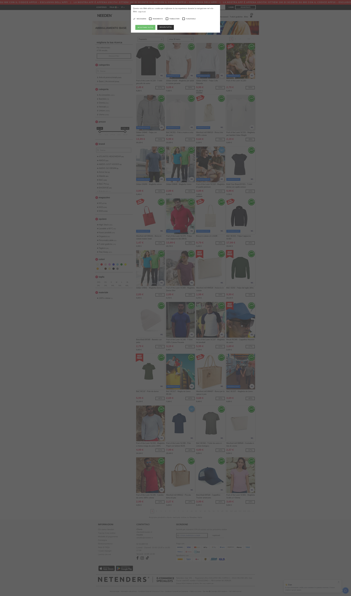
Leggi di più (142, 11)
